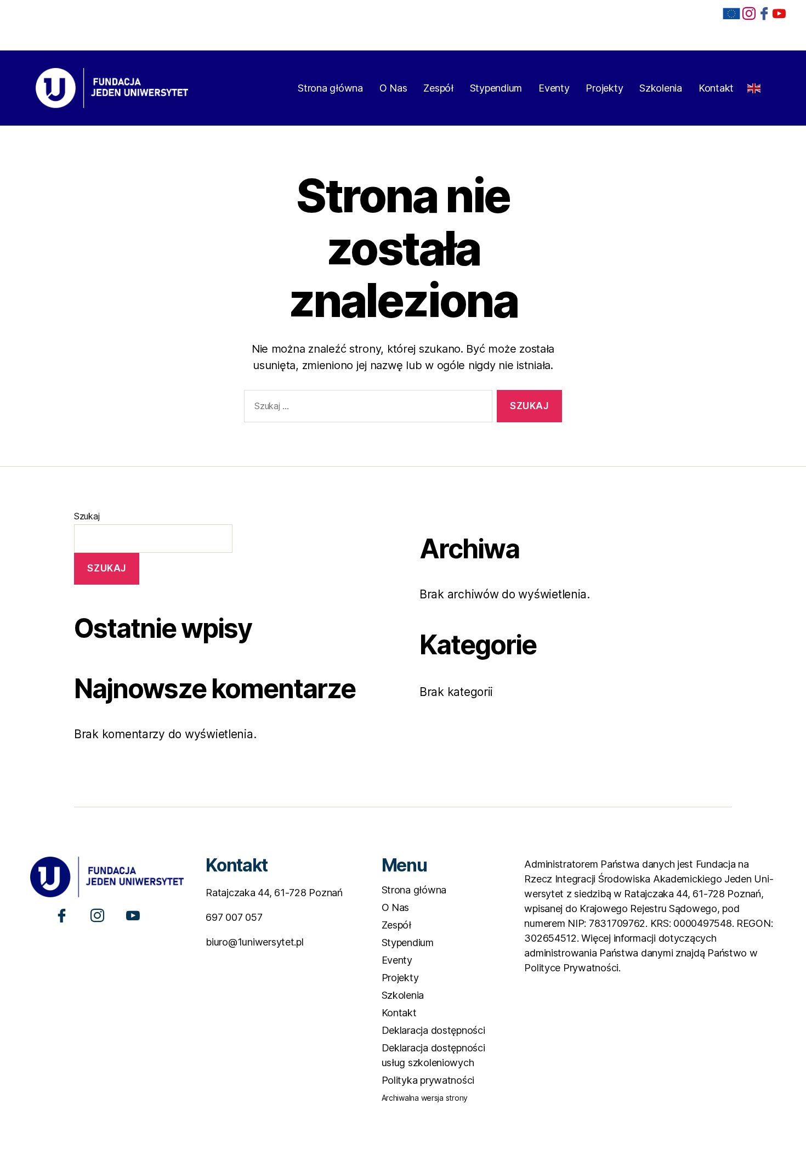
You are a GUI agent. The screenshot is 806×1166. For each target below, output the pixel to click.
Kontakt (716, 88)
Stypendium (496, 88)
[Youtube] (133, 915)
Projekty (604, 88)
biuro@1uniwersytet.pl (254, 942)
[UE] (731, 14)
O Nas (393, 88)
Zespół (438, 88)
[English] (754, 84)
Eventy (553, 88)
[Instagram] (97, 915)
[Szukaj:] (366, 408)
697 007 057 (234, 917)
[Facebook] (764, 12)
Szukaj (86, 516)
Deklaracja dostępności (433, 1030)
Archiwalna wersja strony (425, 1097)
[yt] (779, 12)
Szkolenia (660, 88)
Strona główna (330, 88)
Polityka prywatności (428, 1080)
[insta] (749, 12)
